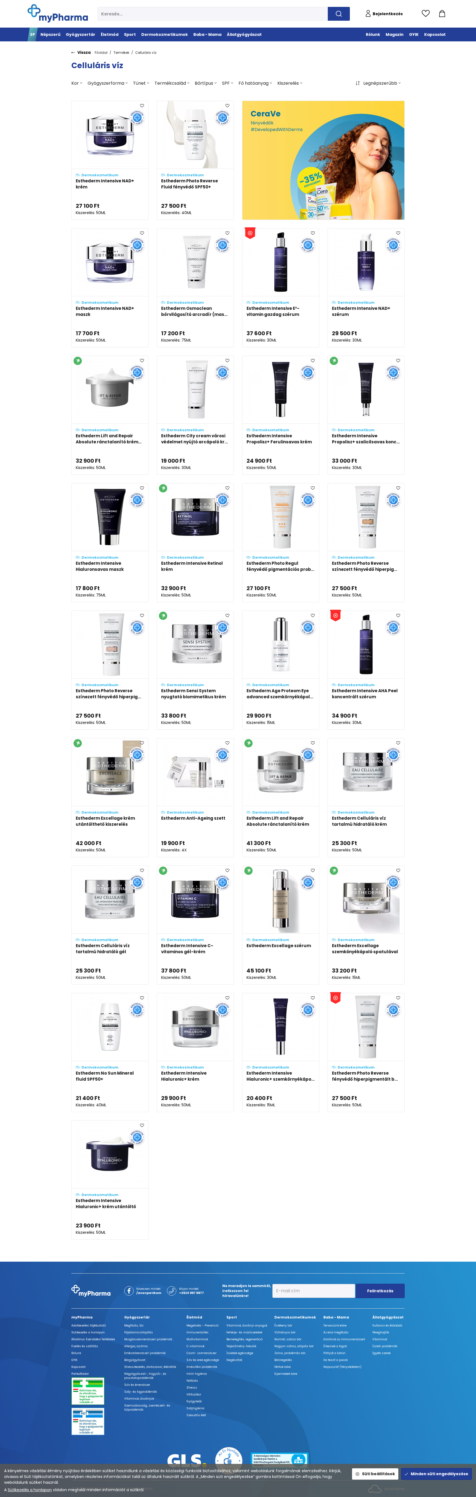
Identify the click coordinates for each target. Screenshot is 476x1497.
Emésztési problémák (201, 1367)
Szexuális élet (196, 1415)
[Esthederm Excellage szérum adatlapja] (280, 925)
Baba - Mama (336, 1317)
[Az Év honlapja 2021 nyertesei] (229, 1460)
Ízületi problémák (384, 1346)
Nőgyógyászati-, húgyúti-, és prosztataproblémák (145, 1376)
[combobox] (76, 83)
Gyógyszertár (137, 1317)
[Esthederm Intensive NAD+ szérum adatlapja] (366, 287)
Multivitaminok (197, 1339)
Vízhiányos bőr (285, 1332)
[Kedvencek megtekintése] (427, 14)
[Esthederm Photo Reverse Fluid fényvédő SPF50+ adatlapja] (195, 160)
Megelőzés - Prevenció (202, 1325)
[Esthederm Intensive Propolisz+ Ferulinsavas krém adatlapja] (280, 415)
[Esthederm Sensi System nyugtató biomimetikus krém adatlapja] (195, 670)
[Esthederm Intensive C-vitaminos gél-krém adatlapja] (195, 925)
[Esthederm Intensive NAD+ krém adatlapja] (109, 160)
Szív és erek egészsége (202, 1360)
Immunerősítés (197, 1332)
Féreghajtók (380, 1332)
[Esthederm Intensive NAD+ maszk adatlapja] (109, 287)
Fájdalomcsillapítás (138, 1332)
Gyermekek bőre (285, 1374)
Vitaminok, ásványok (139, 1399)
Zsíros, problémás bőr (289, 1353)
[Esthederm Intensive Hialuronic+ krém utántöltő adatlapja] (109, 1180)
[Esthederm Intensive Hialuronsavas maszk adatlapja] (109, 542)
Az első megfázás (335, 1332)
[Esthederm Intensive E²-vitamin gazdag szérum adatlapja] (280, 287)
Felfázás (192, 1381)
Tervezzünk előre (335, 1325)
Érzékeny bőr (283, 1325)
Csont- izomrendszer (201, 1353)
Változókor (193, 1394)
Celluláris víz (145, 52)
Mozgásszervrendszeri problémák (148, 1339)
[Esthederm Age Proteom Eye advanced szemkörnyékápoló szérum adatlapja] (280, 670)
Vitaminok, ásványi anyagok (246, 1325)
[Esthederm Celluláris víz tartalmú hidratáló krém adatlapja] (366, 797)
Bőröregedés (283, 1360)
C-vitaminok (195, 1346)
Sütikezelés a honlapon (30, 1490)
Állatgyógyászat (388, 1317)
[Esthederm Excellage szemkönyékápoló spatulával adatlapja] (366, 925)
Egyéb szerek (381, 1353)
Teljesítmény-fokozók (241, 1346)
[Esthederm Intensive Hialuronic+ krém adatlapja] (195, 1052)
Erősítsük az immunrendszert (344, 1339)
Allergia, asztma (136, 1346)
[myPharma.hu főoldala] (58, 13)
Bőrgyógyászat (134, 1360)
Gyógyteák (194, 1401)
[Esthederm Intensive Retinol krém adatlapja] (195, 542)
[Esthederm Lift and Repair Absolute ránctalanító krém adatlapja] (280, 797)
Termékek (121, 52)
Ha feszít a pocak (335, 1360)
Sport (231, 1317)
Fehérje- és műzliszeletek (244, 1332)
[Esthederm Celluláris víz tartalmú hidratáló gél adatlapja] (109, 925)
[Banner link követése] (323, 160)
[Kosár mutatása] (442, 14)
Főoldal (101, 52)
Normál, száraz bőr (287, 1339)
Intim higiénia (196, 1374)
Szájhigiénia (195, 1408)
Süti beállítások (378, 1474)
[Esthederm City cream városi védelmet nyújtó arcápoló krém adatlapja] (195, 415)
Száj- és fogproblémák (140, 1392)
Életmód (194, 1317)
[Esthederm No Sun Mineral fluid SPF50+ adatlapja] (109, 1052)
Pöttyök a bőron (334, 1353)
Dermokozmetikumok (295, 1317)
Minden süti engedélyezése (439, 1474)
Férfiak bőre (282, 1367)
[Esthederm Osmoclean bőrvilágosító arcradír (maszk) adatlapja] (195, 287)
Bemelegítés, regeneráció (244, 1339)
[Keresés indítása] (339, 14)
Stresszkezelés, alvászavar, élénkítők (150, 1367)
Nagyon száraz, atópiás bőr (294, 1346)
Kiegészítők (234, 1360)
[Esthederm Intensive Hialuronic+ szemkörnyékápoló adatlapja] (280, 1052)
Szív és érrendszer (137, 1385)
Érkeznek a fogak (335, 1346)
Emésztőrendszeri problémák (145, 1353)
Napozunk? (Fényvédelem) (342, 1367)
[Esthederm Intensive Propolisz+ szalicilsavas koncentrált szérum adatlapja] (366, 415)
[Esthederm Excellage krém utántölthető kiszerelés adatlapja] (109, 797)
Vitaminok (379, 1339)
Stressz (191, 1388)
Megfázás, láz (134, 1325)
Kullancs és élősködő (387, 1325)
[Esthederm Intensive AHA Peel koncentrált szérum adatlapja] (366, 670)
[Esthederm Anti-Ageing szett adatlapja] (195, 797)
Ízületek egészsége (239, 1353)
